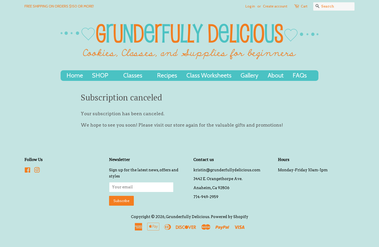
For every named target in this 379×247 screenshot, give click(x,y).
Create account (275, 6)
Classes (133, 75)
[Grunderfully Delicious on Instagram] (37, 171)
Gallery (249, 75)
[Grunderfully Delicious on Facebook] (27, 171)
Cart (304, 6)
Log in (250, 6)
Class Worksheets (209, 75)
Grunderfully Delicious (187, 216)
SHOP (101, 75)
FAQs (300, 75)
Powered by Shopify (229, 216)
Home (75, 75)
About (276, 75)
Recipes (167, 75)
